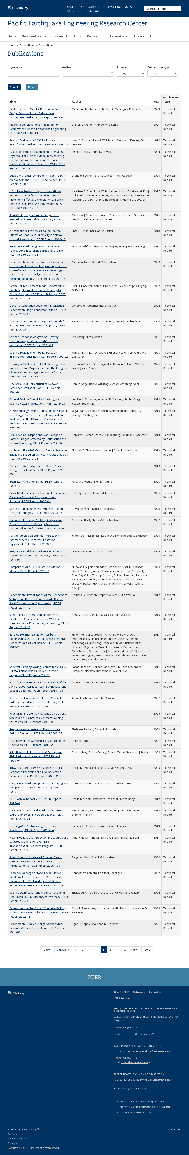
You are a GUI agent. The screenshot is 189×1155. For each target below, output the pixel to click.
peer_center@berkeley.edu (137, 1034)
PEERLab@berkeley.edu (135, 1062)
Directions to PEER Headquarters (142, 1101)
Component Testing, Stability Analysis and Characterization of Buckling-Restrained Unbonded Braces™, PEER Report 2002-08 (36, 524)
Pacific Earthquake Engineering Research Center (77, 23)
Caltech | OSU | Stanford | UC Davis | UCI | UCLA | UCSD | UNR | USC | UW (100, 9)
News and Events (34, 36)
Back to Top (174, 1129)
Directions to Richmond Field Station (145, 1107)
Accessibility (15, 1134)
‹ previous (64, 950)
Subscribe (139, 992)
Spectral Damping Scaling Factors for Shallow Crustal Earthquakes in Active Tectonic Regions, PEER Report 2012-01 (37, 671)
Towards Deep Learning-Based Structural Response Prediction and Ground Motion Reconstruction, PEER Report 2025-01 (35, 772)
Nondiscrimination (18, 1138)
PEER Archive (122, 998)
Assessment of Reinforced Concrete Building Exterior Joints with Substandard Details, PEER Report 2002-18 (38, 912)
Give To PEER (121, 992)
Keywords (15, 67)
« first (49, 950)
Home (12, 36)
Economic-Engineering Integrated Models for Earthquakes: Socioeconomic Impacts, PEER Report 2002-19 (38, 325)
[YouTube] (32, 999)
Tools (78, 36)
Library (139, 36)
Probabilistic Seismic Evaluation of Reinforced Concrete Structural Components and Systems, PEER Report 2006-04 (38, 497)
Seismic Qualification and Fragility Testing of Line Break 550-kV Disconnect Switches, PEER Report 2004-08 (38, 897)
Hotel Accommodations (136, 1112)
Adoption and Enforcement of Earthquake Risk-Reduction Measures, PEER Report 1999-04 (35, 756)
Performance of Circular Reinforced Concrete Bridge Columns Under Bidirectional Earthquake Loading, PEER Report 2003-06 (37, 113)
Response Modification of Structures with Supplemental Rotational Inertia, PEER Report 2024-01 (38, 555)
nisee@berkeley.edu (134, 1088)
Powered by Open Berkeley (23, 1129)
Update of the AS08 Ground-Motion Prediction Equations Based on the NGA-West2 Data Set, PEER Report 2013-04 (38, 454)
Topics (121, 67)
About (154, 36)
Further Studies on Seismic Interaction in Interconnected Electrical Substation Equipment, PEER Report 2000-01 (34, 540)
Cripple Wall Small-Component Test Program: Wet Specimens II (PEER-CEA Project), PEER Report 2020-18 (38, 180)
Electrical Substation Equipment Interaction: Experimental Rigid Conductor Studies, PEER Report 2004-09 (37, 310)
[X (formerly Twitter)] (18, 999)
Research (61, 36)
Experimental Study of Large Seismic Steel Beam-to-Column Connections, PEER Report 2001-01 (37, 928)
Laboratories (119, 36)
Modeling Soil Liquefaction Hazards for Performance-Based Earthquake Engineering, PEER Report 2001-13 (38, 129)
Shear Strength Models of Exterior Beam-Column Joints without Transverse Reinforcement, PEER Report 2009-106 (35, 861)
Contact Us (155, 992)
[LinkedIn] (25, 999)
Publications (96, 36)
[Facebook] (11, 999)
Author (67, 67)
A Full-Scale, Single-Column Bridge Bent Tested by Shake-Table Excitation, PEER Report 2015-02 (35, 219)
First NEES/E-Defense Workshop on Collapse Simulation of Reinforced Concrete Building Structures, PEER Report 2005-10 (37, 718)
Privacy (12, 1143)
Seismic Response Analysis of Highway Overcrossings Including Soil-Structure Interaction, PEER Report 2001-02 (34, 341)
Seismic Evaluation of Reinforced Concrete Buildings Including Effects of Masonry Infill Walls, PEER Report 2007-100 (36, 702)
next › (136, 950)
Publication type (158, 67)
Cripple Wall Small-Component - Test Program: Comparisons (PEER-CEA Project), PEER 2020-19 (38, 787)
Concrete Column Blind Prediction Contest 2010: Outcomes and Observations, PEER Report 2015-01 (36, 814)
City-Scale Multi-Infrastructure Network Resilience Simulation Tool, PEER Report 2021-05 (34, 388)
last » (148, 950)
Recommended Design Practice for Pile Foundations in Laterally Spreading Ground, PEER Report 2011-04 (36, 250)
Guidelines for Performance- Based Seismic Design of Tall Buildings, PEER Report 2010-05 (37, 470)
